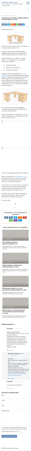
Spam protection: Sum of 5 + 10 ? (10, 431)
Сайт (3, 405)
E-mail (3, 400)
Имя (3, 395)
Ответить (11, 350)
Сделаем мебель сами (9, 2)
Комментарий (5, 410)
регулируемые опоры (21, 176)
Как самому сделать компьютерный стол (10, 243)
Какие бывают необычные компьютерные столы (12, 266)
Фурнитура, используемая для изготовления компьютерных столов (13, 311)
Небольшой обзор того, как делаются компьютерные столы (14, 289)
